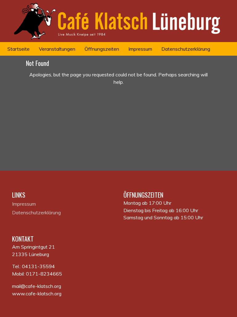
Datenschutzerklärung (36, 212)
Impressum (24, 204)
